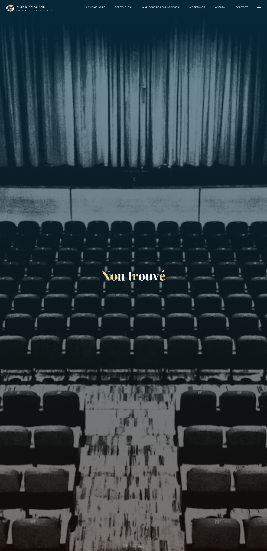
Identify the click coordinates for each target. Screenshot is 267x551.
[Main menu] (258, 7)
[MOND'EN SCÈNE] (10, 7)
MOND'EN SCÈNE (31, 6)
